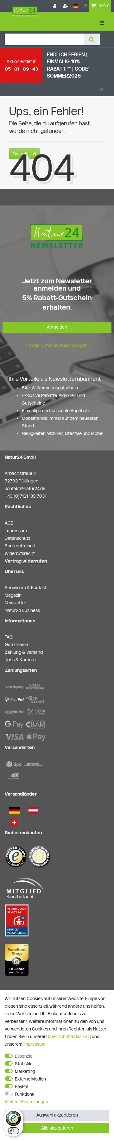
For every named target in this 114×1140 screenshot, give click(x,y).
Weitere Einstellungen (26, 1101)
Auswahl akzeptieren (57, 1115)
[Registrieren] (66, 6)
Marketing (25, 1071)
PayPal (21, 1086)
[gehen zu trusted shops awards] (16, 959)
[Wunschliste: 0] (84, 6)
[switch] (13, 1130)
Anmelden (57, 327)
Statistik (23, 1063)
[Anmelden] (55, 6)
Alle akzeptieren (57, 1128)
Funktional (25, 1094)
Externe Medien (30, 1078)
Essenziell (25, 1056)
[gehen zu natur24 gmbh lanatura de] (16, 920)
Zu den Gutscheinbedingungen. (57, 345)
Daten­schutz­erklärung (68, 1036)
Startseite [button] (21, 153)
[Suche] (92, 39)
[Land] (75, 6)
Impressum (34, 1044)
